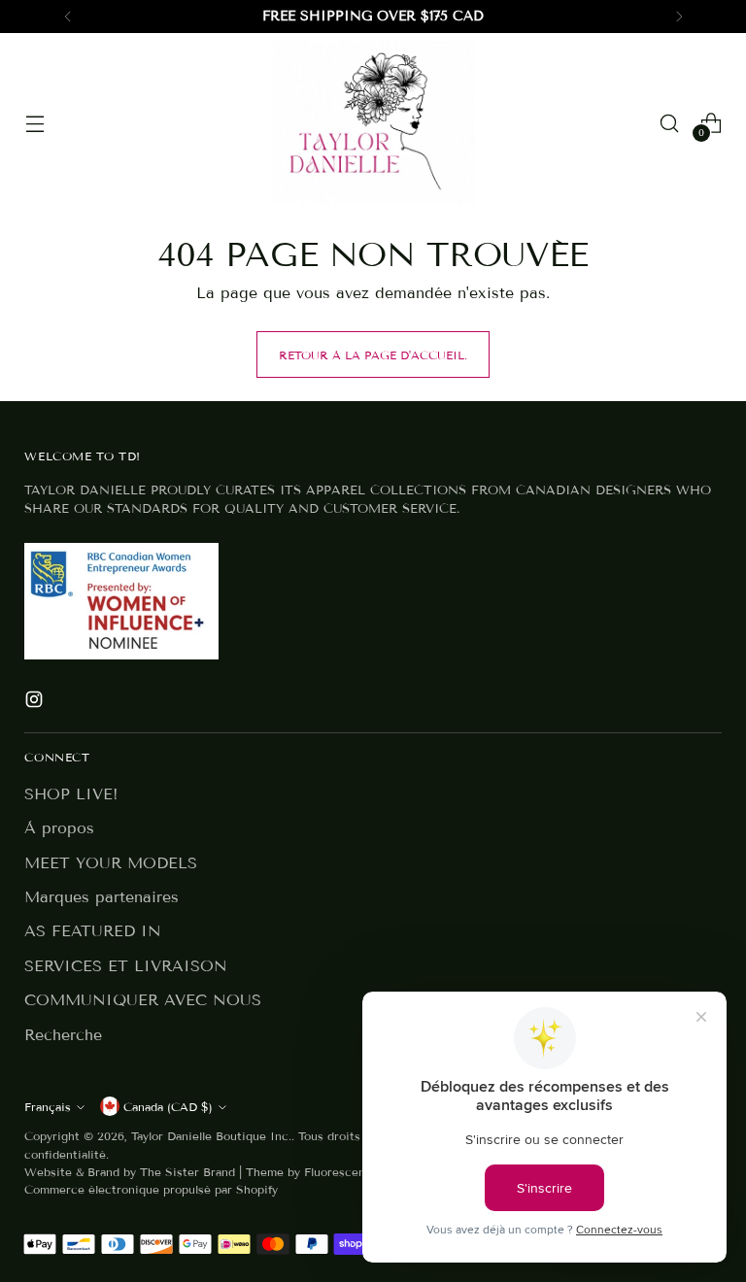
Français (47, 1106)
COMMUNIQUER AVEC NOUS (142, 1000)
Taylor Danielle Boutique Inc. (211, 1136)
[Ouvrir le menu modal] (34, 123)
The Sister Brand (187, 1171)
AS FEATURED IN (92, 931)
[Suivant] (679, 16)
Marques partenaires (101, 897)
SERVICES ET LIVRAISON (125, 966)
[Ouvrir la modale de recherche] (670, 123)
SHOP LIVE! (71, 794)
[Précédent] (68, 16)
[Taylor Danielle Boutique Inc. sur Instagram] (36, 702)
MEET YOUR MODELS (110, 863)
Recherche (63, 1035)
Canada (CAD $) (168, 1106)
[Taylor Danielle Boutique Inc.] (373, 123)
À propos (59, 828)
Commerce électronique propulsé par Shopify (151, 1189)
